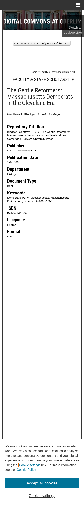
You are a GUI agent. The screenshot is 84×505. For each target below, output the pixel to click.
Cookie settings (29, 465)
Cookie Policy (26, 469)
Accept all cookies (42, 483)
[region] (42, 472)
